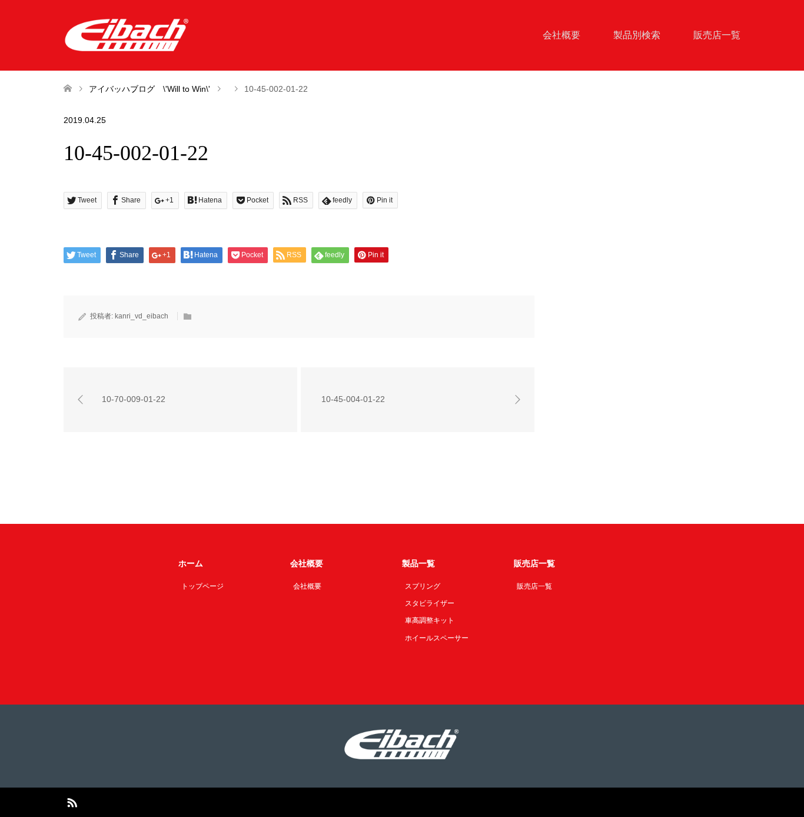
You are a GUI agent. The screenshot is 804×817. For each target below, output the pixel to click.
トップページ (202, 586)
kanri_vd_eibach (141, 316)
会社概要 (561, 35)
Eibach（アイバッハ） (388, 802)
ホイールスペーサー (437, 638)
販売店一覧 (716, 35)
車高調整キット (429, 620)
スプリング (422, 586)
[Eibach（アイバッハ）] (127, 34)
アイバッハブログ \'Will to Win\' (149, 89)
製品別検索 (636, 35)
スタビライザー (429, 603)
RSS (72, 802)
